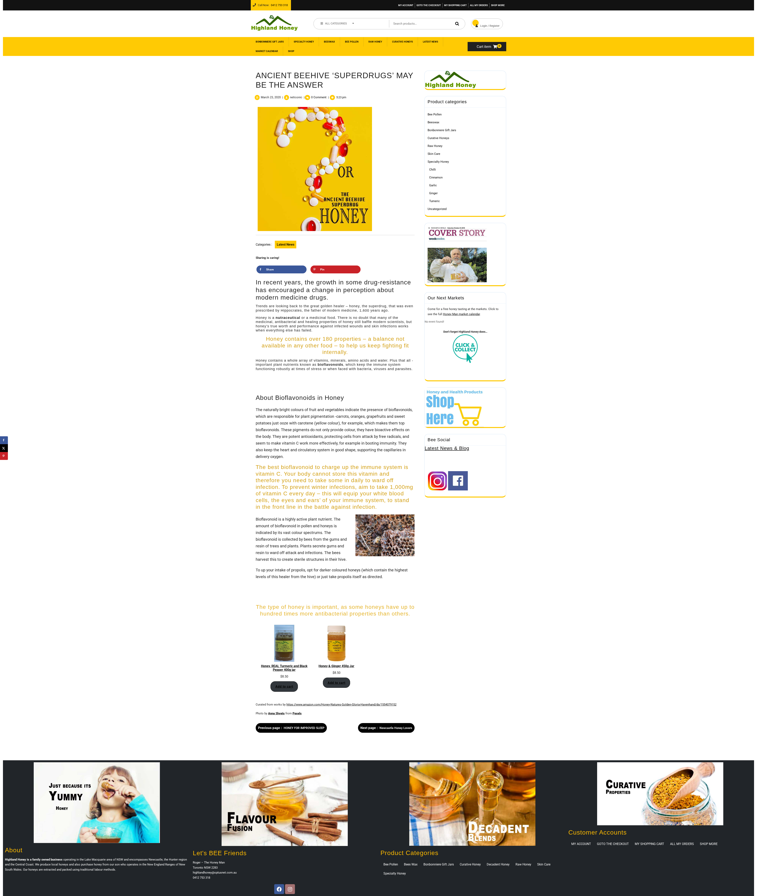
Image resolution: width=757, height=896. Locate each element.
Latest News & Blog (447, 448)
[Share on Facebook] (4, 440)
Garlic (433, 185)
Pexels (297, 713)
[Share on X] (4, 448)
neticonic (296, 97)
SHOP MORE (498, 5)
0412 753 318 (278, 4)
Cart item (484, 47)
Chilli (432, 169)
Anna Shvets (276, 713)
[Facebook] (279, 889)
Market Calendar (267, 51)
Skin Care (434, 154)
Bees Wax (411, 864)
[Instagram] (290, 889)
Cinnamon (436, 177)
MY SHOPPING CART (455, 5)
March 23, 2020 (271, 97)
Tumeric (434, 201)
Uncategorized (437, 209)
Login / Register (485, 23)
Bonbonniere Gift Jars (270, 41)
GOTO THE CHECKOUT (429, 5)
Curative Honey (470, 864)
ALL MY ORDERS (479, 5)
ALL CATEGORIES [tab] (336, 23)
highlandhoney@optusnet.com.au (215, 872)
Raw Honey (375, 41)
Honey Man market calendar (461, 314)
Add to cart (284, 686)
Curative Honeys (402, 41)
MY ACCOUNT (405, 5)
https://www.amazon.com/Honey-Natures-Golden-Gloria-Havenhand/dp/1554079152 (341, 704)
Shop (291, 51)
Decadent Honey (498, 864)
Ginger (433, 193)
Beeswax (329, 41)
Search (456, 23)
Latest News (430, 41)
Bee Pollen (351, 41)
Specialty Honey (304, 41)
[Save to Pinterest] (4, 456)
